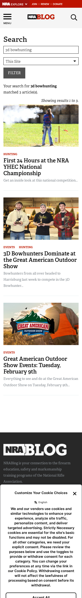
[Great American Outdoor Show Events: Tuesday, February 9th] (41, 323)
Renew (45, 4)
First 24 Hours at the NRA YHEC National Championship (36, 167)
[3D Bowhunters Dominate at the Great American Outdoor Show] (41, 218)
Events (9, 247)
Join (34, 4)
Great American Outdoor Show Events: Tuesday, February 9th (35, 365)
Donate (57, 4)
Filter (14, 73)
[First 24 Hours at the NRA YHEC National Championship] (41, 125)
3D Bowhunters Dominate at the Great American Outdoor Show (40, 260)
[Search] (74, 17)
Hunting (10, 154)
